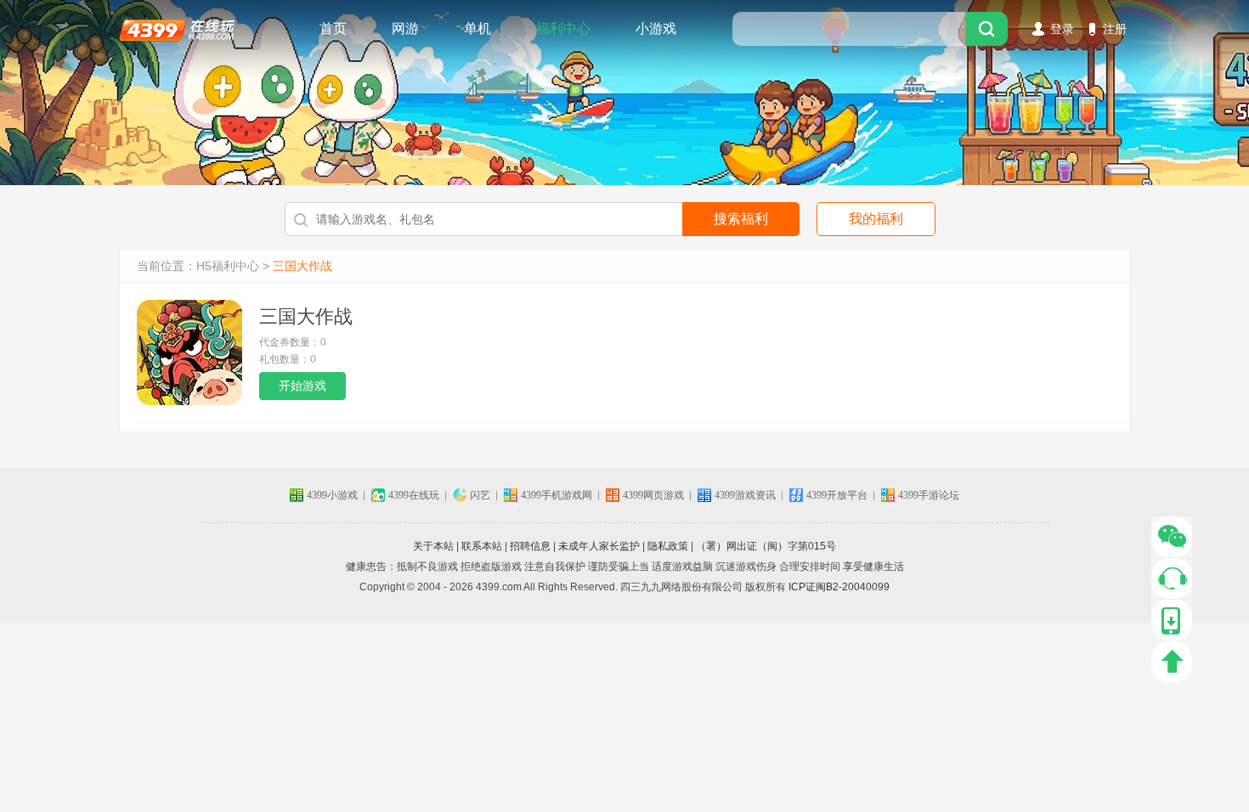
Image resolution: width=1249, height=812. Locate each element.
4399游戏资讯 (745, 495)
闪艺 (480, 495)
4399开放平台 (837, 495)
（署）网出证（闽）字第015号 (766, 546)
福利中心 (563, 28)
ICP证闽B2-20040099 (839, 587)
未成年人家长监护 (599, 546)
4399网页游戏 (653, 495)
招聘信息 (530, 546)
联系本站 (481, 546)
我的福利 (876, 218)
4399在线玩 (177, 29)
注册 (1115, 29)
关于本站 (433, 546)
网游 (405, 28)
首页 (333, 28)
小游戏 (656, 28)
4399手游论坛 (928, 495)
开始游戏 (302, 385)
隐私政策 (667, 546)
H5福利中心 (227, 266)
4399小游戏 (332, 495)
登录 (1062, 29)
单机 (477, 28)
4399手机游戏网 (556, 495)
